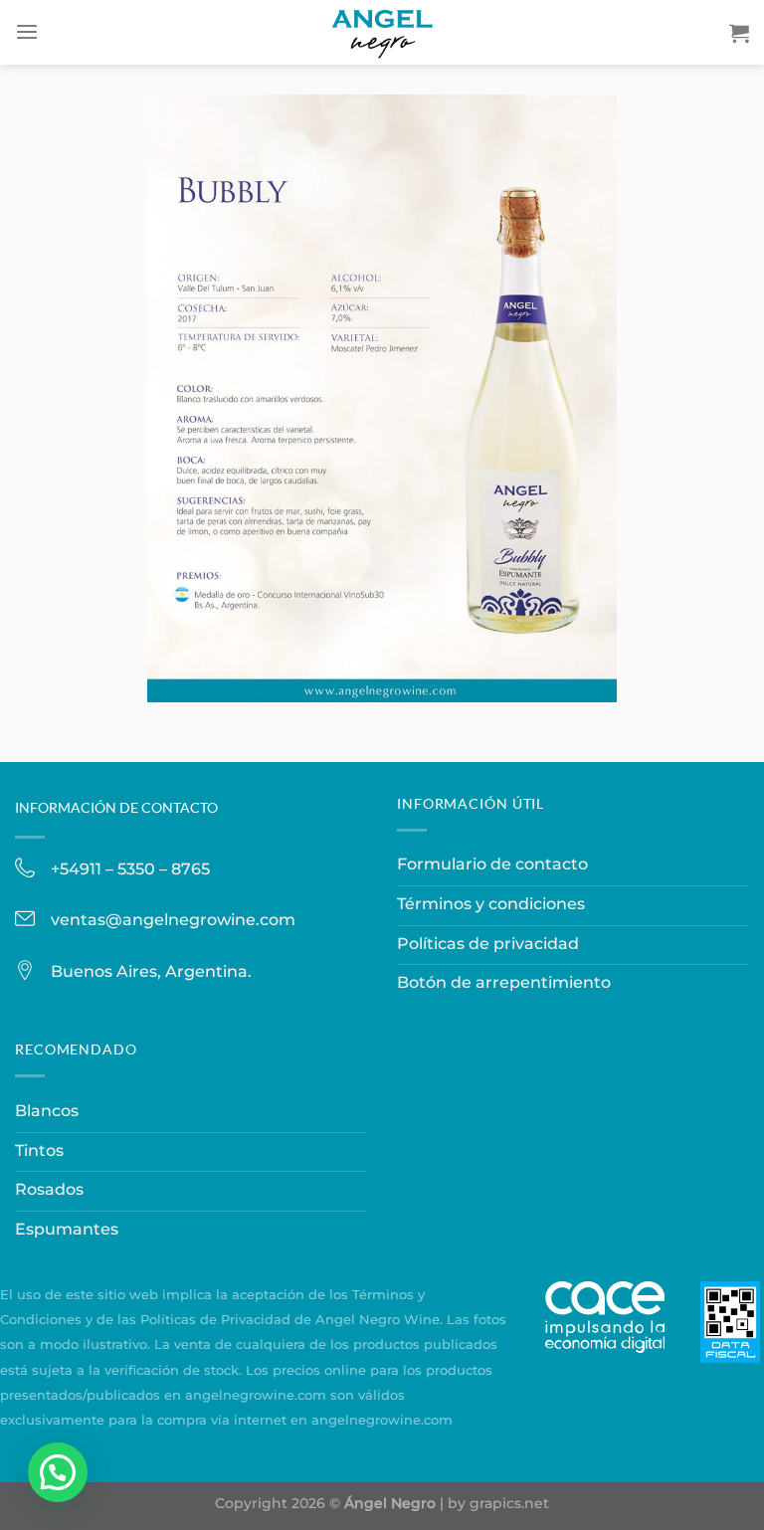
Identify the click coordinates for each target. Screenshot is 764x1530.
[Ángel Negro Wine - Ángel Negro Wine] (382, 32)
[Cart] (739, 33)
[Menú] (27, 32)
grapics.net (509, 1503)
